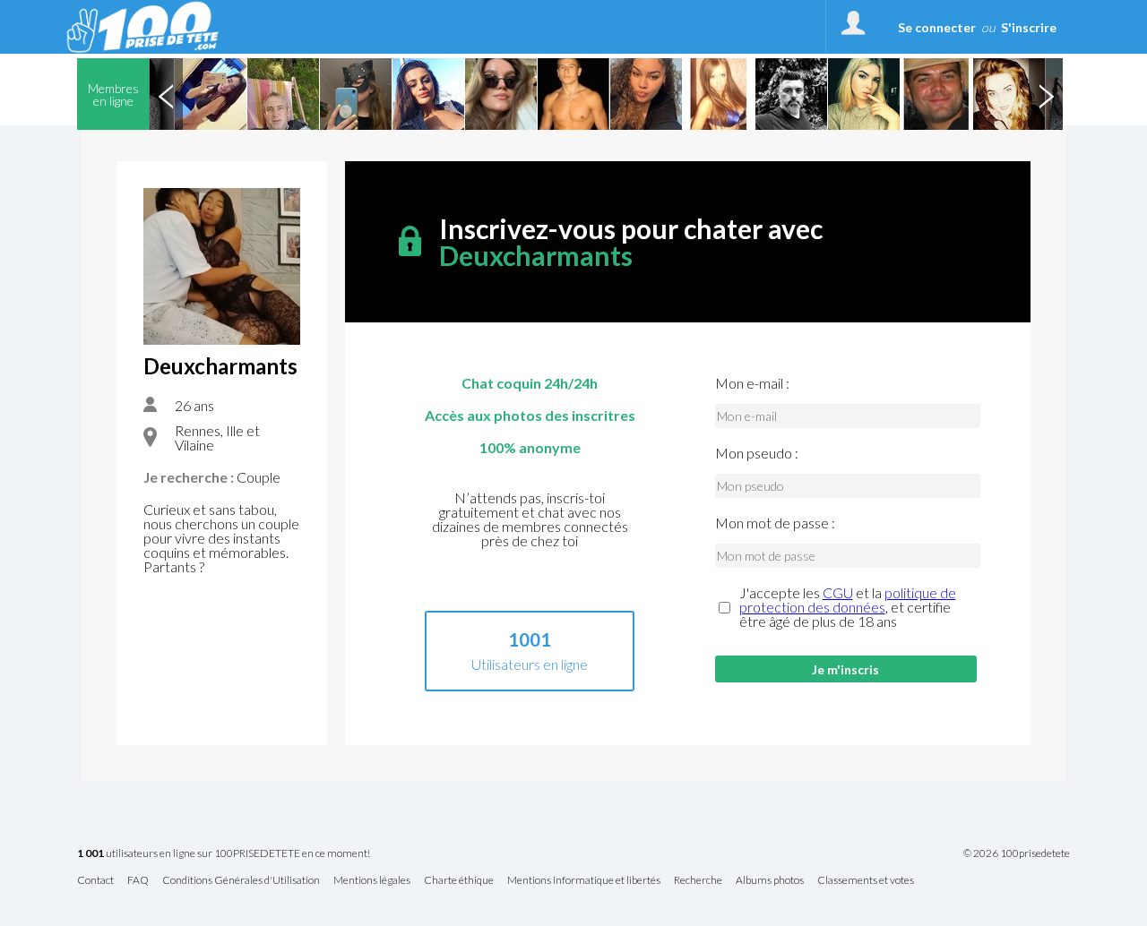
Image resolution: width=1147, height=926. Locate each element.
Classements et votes (865, 881)
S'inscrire (1028, 27)
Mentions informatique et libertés (583, 881)
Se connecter (937, 27)
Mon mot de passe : (775, 523)
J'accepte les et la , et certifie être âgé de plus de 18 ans (847, 607)
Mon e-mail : (752, 383)
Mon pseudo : (756, 453)
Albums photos (770, 881)
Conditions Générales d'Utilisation (241, 881)
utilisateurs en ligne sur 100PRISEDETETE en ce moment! (223, 854)
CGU (838, 592)
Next (1046, 94)
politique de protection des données (847, 599)
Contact (95, 881)
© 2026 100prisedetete (1016, 853)
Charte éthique (459, 881)
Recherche (698, 881)
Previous (166, 94)
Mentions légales (371, 881)
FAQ (138, 881)
